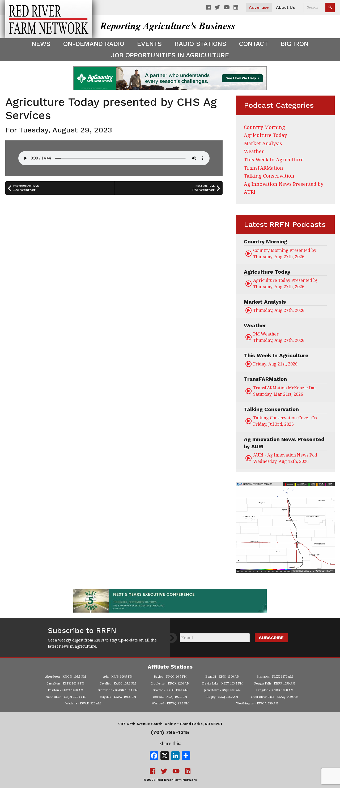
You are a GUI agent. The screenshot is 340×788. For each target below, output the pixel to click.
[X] (164, 756)
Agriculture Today (265, 135)
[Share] (186, 756)
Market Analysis (263, 143)
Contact (253, 44)
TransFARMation (263, 168)
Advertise (259, 7)
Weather (254, 151)
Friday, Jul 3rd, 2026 (285, 421)
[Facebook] (154, 756)
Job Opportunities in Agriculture (170, 55)
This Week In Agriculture (274, 159)
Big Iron (294, 44)
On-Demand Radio (93, 44)
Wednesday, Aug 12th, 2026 (285, 458)
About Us (285, 7)
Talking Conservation (269, 176)
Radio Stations (200, 44)
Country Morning (264, 127)
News (41, 44)
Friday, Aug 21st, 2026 (275, 364)
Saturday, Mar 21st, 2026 (285, 391)
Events (149, 44)
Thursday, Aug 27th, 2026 (285, 253)
